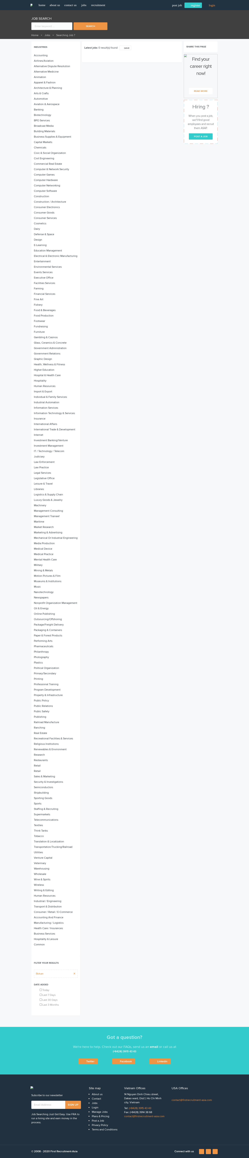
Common (39, 944)
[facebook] (201, 1152)
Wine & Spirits (42, 879)
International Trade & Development (54, 429)
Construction (41, 196)
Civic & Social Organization (50, 153)
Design (38, 239)
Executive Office (43, 277)
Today (45, 990)
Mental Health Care (45, 559)
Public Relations (43, 706)
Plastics (38, 662)
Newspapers (41, 597)
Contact (96, 1098)
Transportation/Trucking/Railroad (53, 847)
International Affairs (45, 424)
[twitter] (215, 1151)
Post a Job (98, 1120)
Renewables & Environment (50, 749)
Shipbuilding (41, 792)
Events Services (43, 272)
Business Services (44, 933)
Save (126, 48)
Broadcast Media (44, 126)
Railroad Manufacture (46, 722)
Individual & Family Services (50, 397)
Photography (41, 657)
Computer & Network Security (51, 169)
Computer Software (45, 191)
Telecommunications (46, 820)
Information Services (46, 407)
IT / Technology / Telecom (49, 451)
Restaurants (41, 760)
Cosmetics (40, 223)
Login (95, 1107)
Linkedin (162, 1061)
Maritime (39, 521)
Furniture (39, 332)
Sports (37, 803)
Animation (40, 77)
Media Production (44, 543)
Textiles (38, 825)
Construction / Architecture (50, 201)
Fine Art (38, 299)
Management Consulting (48, 511)
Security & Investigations (48, 782)
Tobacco (39, 836)
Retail (37, 765)
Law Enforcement (44, 462)
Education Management (48, 250)
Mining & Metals (43, 570)
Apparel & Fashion (45, 82)
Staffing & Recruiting (46, 809)
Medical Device (43, 548)
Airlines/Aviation (44, 61)
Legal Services (42, 473)
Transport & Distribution (48, 906)
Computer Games (44, 174)
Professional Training (46, 684)
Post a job (201, 136)
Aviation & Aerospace (46, 104)
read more (201, 91)
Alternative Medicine (46, 71)
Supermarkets (42, 814)
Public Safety (41, 711)
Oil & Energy (41, 608)
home (42, 5)
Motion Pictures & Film (47, 576)
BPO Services (42, 120)
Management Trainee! (47, 516)
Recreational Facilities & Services (53, 738)
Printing (38, 679)
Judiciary (39, 456)
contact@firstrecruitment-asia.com (144, 1116)
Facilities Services (44, 283)
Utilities (38, 852)
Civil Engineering (44, 158)
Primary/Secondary (45, 673)
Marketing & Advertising (48, 532)
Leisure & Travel (43, 483)
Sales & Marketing (44, 776)
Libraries (39, 489)
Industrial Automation (46, 402)
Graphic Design (43, 359)
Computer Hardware (46, 180)
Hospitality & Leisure (46, 939)
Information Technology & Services (54, 413)
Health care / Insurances (48, 928)
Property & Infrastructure (48, 695)
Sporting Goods (43, 798)
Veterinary (40, 863)
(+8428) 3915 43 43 (140, 1108)
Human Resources (44, 386)
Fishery (38, 304)
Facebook (126, 1061)
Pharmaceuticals (43, 646)
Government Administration (50, 348)
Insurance (39, 418)
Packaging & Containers (48, 630)
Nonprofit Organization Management (55, 603)
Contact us (70, 5)
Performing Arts (43, 641)
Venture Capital (43, 857)
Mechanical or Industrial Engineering (56, 538)
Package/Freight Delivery (49, 624)
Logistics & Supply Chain (48, 494)
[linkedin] (208, 1151)
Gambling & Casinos (46, 337)
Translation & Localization (49, 841)
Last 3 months (50, 1005)
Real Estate (40, 733)
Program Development (47, 689)
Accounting (41, 55)
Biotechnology (42, 115)
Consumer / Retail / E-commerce (53, 912)
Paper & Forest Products (48, 635)
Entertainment (42, 261)
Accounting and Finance (48, 917)
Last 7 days (49, 995)
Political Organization (46, 668)
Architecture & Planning (48, 88)
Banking (39, 109)
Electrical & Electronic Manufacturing (55, 256)
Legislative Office (44, 478)
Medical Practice (43, 554)
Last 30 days (49, 1000)
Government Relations (47, 353)
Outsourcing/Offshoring (48, 619)
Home (34, 35)
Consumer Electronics (47, 207)
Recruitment (98, 5)
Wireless (39, 885)
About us (55, 5)
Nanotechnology (44, 592)
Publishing (40, 717)
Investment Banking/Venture (51, 440)
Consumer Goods (44, 212)
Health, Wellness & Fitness (49, 364)
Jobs (83, 5)
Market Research (44, 527)
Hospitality (40, 380)
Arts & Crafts (41, 93)
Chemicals (40, 147)
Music (37, 586)
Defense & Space (44, 234)
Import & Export (43, 391)
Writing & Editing (44, 890)
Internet (38, 435)
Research (39, 754)
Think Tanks (41, 830)
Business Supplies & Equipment (52, 136)
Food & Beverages (45, 310)
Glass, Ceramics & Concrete (50, 342)
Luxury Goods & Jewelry (48, 500)
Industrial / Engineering (47, 901)
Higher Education (44, 370)
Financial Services (44, 294)
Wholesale (40, 874)
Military (38, 565)
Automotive (41, 98)
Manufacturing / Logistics (49, 923)
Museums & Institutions (47, 581)
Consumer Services (45, 218)
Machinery (40, 505)
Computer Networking (47, 185)
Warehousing (41, 868)
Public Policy (41, 700)
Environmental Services (48, 267)
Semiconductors (43, 787)
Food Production (44, 315)
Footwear (39, 321)
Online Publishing (44, 614)
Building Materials (44, 131)
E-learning (40, 245)
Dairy (37, 229)
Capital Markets (43, 142)
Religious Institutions (46, 744)
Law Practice (41, 467)
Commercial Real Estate (48, 164)
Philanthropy (41, 651)
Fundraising (41, 326)
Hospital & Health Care (47, 375)
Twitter (90, 1061)
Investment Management (48, 445)
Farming (39, 288)
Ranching (39, 727)
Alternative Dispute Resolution (52, 66)
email (154, 1047)
